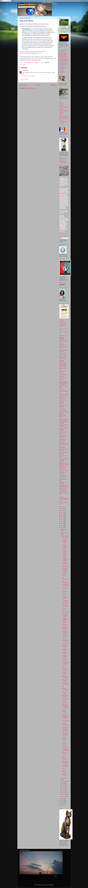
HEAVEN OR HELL (65, 563)
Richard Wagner (32, 32)
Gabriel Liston (62, 374)
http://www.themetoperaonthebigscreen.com (30, 53)
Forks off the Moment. (62, 372)
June (63, 785)
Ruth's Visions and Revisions (63, 453)
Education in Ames (64, 744)
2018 (62, 510)
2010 (62, 527)
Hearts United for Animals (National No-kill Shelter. (63, 383)
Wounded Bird (62, 490)
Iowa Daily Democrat (61, 402)
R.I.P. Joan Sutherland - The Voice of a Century (65, 706)
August (37, 39)
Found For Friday (64, 649)
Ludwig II (30, 45)
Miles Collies (62, 442)
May (63, 787)
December (64, 529)
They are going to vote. (65, 721)
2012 (62, 523)
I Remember (64, 538)
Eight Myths (64, 602)
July (63, 783)
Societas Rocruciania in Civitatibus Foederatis (63, 460)
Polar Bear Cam (62, 121)
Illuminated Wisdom (63, 394)
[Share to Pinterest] (49, 62)
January (64, 796)
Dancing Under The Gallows (65, 541)
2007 (62, 803)
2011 (62, 525)
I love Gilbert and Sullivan (65, 683)
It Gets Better (65, 566)
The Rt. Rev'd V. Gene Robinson (63, 161)
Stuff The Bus (65, 643)
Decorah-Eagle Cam (63, 106)
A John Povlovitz (63, 335)
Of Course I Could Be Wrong (63, 450)
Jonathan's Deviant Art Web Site (63, 425)
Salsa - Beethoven (64, 581)
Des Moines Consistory (61, 361)
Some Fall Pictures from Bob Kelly (64, 546)
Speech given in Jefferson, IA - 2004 (63, 464)
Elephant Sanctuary (63, 110)
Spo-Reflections (62, 466)
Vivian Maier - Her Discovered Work (63, 486)
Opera (24, 64)
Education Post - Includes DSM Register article (62, 365)
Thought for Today (64, 660)
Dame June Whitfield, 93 (62, 71)
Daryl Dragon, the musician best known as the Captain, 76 (63, 60)
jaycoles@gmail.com (64, 499)
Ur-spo (23, 70)
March (63, 792)
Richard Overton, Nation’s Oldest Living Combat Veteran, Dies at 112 (63, 54)
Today (63, 768)
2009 (62, 799)
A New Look (65, 746)
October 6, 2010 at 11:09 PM (28, 76)
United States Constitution (62, 483)
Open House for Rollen (64, 677)
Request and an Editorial (65, 640)
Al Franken (64, 591)
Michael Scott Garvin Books (62, 439)
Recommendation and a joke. (65, 664)
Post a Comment (24, 79)
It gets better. (65, 698)
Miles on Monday (64, 668)
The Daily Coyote (63, 470)
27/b (60, 333)
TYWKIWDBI (62, 477)
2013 (62, 521)
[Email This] (44, 62)
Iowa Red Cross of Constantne (63, 405)
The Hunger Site (62, 475)
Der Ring (38, 30)
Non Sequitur (62, 447)
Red (63, 686)
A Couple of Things (64, 653)
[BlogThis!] (45, 62)
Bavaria (35, 45)
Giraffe (60, 114)
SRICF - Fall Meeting (65, 680)
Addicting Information (61, 338)
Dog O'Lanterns (65, 578)
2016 (62, 514)
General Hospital (64, 701)
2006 (62, 805)
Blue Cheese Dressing (64, 696)
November (64, 532)
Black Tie (64, 755)
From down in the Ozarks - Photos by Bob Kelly (65, 729)
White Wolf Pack (63, 488)
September (64, 778)
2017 (62, 512)
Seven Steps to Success (62, 456)
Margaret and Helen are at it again (65, 734)
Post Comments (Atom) (30, 88)
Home (38, 85)
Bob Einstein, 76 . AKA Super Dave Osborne (63, 64)
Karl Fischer (38, 40)
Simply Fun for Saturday (65, 724)
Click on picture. (64, 609)
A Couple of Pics (64, 588)
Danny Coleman (62, 355)
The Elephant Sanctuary (62, 473)
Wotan (50, 39)
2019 (62, 508)
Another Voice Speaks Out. (65, 585)
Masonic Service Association (63, 436)
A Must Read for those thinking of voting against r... (65, 571)
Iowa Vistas (61, 408)
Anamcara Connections (62, 344)
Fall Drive (64, 713)
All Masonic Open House (65, 749)
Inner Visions (62, 400)
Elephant (61, 108)
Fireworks (64, 575)
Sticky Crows (62, 468)
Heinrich (25, 40)
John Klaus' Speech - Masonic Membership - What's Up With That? (63, 414)
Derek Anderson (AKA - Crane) (62, 358)
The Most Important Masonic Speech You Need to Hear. (65, 634)
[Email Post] (42, 62)
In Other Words (62, 396)
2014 (62, 519)
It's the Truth (64, 670)
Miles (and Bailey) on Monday (64, 615)
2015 (62, 516)
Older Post (53, 85)
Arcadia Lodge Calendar (62, 325)
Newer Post (22, 85)
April (63, 790)
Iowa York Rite (62, 410)
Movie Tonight (65, 611)
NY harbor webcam (63, 116)
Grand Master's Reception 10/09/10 (65, 717)
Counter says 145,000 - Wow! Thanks (65, 620)
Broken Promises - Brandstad (63, 351)
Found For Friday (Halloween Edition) (65, 558)
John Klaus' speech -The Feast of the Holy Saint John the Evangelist (63, 421)
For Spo (63, 741)
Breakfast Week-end (64, 689)
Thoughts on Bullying (64, 646)
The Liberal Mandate (64, 656)
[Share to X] (46, 62)
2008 (62, 801)
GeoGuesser (62, 376)
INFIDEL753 (62, 398)
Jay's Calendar (62, 322)
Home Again (62, 389)
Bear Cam (61, 103)
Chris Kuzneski (62, 353)
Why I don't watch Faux (65, 605)
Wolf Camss (62, 123)
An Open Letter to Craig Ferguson (64, 552)
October (64, 536)
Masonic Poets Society (62, 433)
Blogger (52, 884)
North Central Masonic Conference (65, 628)
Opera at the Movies (64, 753)
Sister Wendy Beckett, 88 (62, 68)
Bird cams (61, 105)
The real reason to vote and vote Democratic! (65, 598)
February (64, 794)
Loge (31, 40)
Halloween (64, 593)
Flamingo (61, 112)
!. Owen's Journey (63, 331)
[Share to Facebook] (47, 62)
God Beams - (65, 624)
